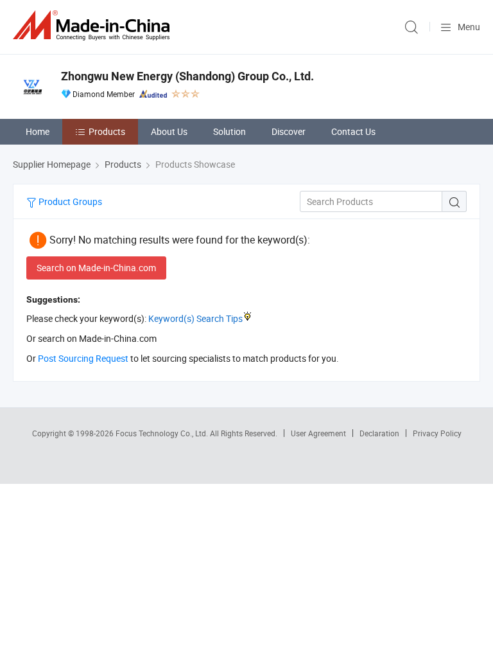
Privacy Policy (437, 433)
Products (107, 131)
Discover (289, 131)
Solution (229, 131)
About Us (169, 131)
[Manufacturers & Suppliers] (94, 25)
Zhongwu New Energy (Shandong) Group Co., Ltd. (187, 76)
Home (37, 131)
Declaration (379, 433)
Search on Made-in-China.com (96, 268)
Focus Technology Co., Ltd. (163, 433)
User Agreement (318, 433)
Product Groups (69, 201)
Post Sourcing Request (83, 358)
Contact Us (353, 131)
